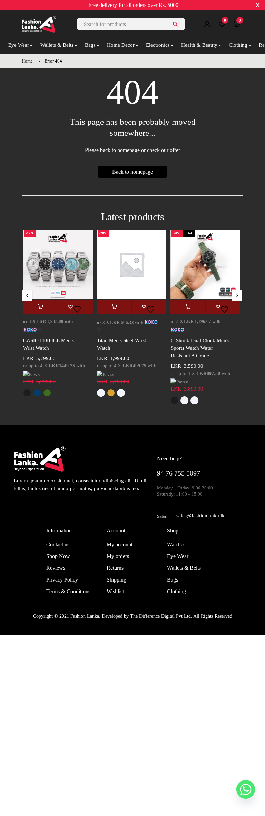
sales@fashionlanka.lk (200, 515)
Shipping (116, 580)
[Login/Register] (207, 24)
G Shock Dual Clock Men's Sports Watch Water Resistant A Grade (200, 348)
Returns (115, 568)
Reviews (55, 568)
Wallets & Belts (184, 568)
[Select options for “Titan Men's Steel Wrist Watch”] (114, 307)
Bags (172, 580)
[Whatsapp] (245, 789)
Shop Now (58, 556)
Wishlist (115, 591)
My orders (118, 556)
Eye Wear (177, 556)
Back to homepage (132, 172)
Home (27, 61)
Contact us (57, 544)
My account (119, 544)
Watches (176, 544)
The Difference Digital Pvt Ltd (160, 616)
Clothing (176, 591)
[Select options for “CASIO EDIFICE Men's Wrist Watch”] (40, 307)
